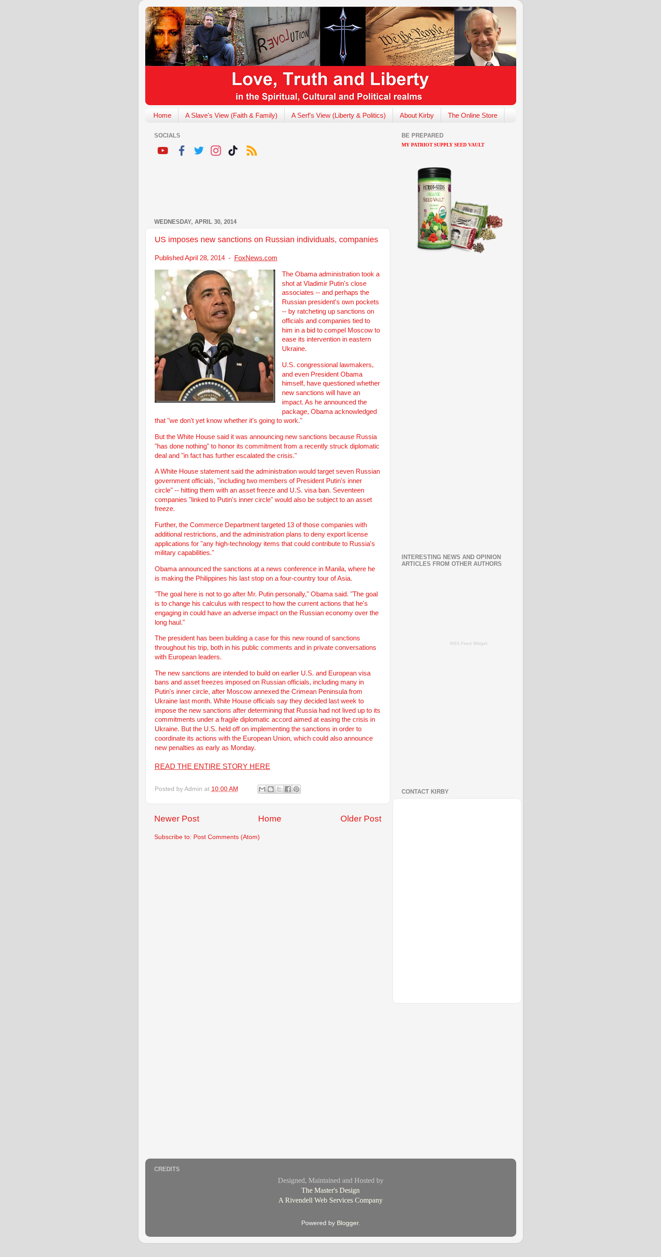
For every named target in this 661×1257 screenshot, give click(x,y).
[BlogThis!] (270, 789)
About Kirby (417, 115)
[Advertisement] (259, 188)
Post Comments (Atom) (226, 837)
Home (162, 115)
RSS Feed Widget (468, 643)
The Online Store (472, 115)
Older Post (360, 818)
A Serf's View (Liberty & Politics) (338, 115)
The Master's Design (330, 1190)
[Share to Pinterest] (296, 789)
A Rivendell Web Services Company (330, 1200)
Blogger (347, 1223)
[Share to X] (279, 789)
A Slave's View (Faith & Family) (231, 115)
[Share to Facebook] (287, 789)
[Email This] (262, 789)
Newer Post (176, 818)
